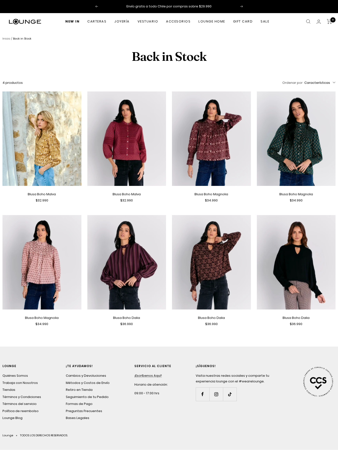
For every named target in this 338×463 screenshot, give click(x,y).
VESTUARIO (148, 21)
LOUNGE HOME (211, 21)
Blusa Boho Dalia (126, 317)
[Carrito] (329, 21)
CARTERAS (96, 21)
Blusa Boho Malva (42, 194)
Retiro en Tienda (79, 389)
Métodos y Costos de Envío (88, 382)
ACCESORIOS (178, 21)
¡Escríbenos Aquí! (148, 375)
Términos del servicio (19, 403)
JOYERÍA (122, 21)
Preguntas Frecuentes (84, 411)
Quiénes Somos (15, 375)
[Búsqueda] (308, 21)
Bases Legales (77, 418)
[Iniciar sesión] (318, 22)
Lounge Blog (12, 418)
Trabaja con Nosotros (20, 382)
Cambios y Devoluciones (86, 375)
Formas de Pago (79, 403)
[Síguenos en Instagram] (216, 394)
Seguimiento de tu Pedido (87, 397)
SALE (265, 21)
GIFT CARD (243, 21)
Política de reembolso (20, 411)
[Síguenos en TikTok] (230, 394)
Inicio (6, 39)
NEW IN (72, 21)
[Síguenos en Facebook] (202, 394)
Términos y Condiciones (21, 397)
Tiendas (8, 389)
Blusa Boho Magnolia (211, 194)
